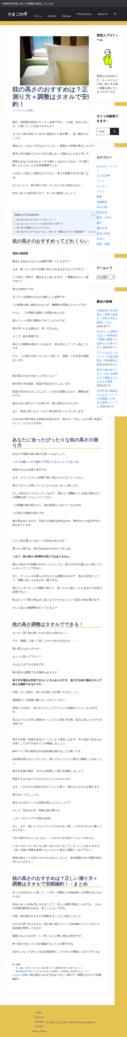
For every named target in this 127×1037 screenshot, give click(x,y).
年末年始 (102, 212)
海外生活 (102, 228)
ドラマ (101, 191)
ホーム (38, 15)
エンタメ (102, 186)
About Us (103, 13)
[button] (115, 14)
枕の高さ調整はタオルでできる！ (34, 227)
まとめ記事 (103, 175)
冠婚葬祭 (102, 202)
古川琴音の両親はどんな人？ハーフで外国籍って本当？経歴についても (107, 398)
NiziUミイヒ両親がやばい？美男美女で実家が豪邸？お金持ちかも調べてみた (108, 339)
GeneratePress (87, 1022)
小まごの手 (18, 14)
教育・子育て (104, 217)
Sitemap (66, 15)
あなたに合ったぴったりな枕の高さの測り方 (40, 223)
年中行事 (102, 207)
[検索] (114, 131)
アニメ (101, 181)
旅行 (99, 223)
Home (16, 975)
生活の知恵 (103, 233)
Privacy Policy (84, 13)
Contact (52, 15)
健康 (18, 964)
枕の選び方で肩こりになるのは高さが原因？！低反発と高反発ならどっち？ (53, 971)
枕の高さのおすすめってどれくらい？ (36, 219)
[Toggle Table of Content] (92, 215)
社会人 (101, 238)
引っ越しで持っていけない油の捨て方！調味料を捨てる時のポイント (49, 967)
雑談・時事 (103, 244)
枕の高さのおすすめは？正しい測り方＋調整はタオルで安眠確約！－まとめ (56, 231)
